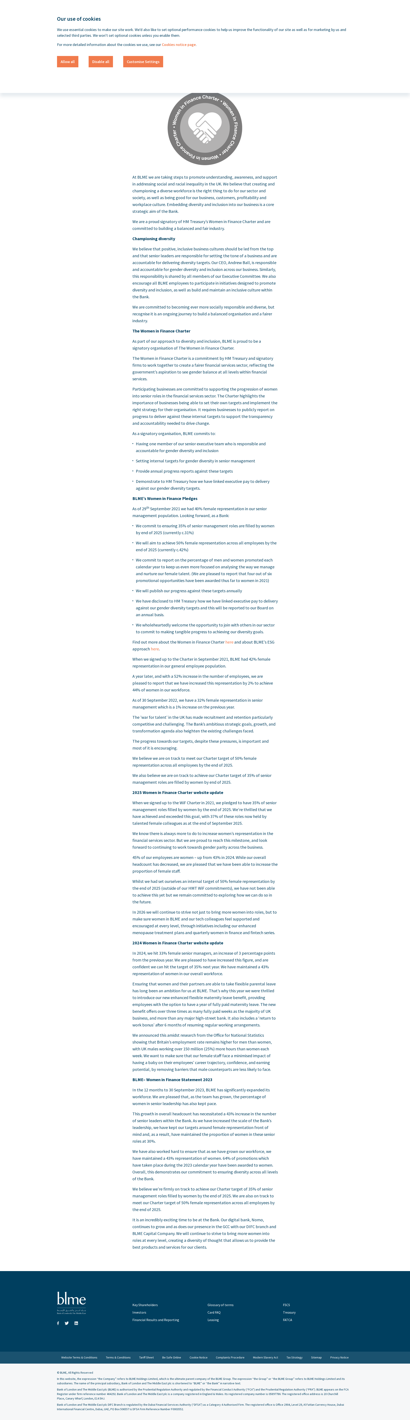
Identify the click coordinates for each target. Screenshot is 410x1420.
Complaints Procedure (230, 1357)
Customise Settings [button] (143, 61)
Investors (139, 1312)
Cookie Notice (199, 1357)
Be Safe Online (171, 1357)
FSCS (286, 1305)
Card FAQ (214, 1312)
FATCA (287, 1320)
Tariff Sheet (146, 1357)
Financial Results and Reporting (155, 1320)
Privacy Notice (339, 1357)
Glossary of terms (221, 1305)
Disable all (100, 61)
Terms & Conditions (118, 1357)
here (229, 642)
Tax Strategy (295, 1357)
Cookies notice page (178, 44)
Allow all (68, 61)
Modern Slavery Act (265, 1357)
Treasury (289, 1312)
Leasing (213, 1320)
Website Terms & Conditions (79, 1357)
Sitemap (316, 1357)
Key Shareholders (145, 1305)
